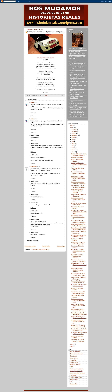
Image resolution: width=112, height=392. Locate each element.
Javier (32, 102)
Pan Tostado (73, 375)
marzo (73, 147)
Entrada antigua (61, 246)
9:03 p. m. (33, 237)
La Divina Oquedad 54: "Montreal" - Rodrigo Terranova (77, 270)
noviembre (74, 131)
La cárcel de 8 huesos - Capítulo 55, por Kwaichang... (77, 256)
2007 (71, 127)
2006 (71, 344)
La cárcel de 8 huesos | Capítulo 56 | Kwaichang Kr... (78, 217)
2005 (71, 346)
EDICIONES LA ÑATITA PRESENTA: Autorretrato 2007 (78, 306)
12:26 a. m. (33, 140)
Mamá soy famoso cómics (76, 368)
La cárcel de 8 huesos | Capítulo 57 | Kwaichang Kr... (78, 173)
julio (73, 139)
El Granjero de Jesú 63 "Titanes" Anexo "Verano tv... (78, 199)
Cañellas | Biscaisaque (77, 157)
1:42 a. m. (33, 216)
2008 (71, 125)
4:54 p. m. (33, 163)
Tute (71, 381)
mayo (73, 143)
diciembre (74, 129)
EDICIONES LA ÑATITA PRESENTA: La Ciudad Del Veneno (79, 212)
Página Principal (46, 246)
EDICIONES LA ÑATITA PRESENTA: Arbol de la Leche (78, 178)
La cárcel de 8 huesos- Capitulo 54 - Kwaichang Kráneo (78, 300)
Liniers (71, 366)
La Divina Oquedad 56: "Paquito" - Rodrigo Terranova (77, 191)
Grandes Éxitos (74, 362)
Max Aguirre (34, 166)
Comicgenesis (73, 356)
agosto (73, 137)
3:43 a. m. (33, 199)
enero (73, 152)
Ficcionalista (73, 360)
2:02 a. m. (33, 208)
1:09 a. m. (33, 178)
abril (73, 145)
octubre (74, 133)
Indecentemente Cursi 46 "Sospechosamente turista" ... (78, 265)
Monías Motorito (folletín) (76, 371)
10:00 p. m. (33, 132)
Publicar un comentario (32, 240)
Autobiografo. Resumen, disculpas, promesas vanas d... (79, 164)
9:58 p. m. (33, 115)
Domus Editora (73, 358)
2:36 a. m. (33, 191)
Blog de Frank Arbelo (75, 351)
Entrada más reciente (30, 246)
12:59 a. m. (33, 152)
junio (73, 141)
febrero (74, 149)
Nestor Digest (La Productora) (77, 373)
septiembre (75, 135)
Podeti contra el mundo (76, 377)
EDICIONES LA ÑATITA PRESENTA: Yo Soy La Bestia (78, 251)
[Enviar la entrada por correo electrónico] (62, 95)
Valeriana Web (73, 384)
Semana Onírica (74, 379)
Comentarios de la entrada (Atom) (40, 249)
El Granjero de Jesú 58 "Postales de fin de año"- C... (78, 322)
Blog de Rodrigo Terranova (76, 353)
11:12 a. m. (33, 229)
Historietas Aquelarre (75, 364)
